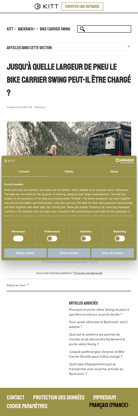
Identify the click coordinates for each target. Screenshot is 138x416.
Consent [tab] (24, 171)
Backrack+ (26, 29)
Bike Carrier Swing (55, 29)
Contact (15, 397)
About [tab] (114, 171)
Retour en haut (16, 285)
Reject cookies (25, 253)
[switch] (52, 238)
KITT (10, 29)
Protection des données (58, 397)
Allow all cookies (112, 253)
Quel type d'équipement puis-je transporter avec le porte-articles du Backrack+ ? (96, 369)
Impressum (104, 397)
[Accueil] (47, 6)
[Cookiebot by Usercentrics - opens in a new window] (118, 161)
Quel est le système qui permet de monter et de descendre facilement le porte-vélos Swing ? (97, 339)
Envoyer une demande (82, 6)
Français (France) (109, 405)
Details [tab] (69, 171)
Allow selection (69, 253)
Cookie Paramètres (27, 406)
